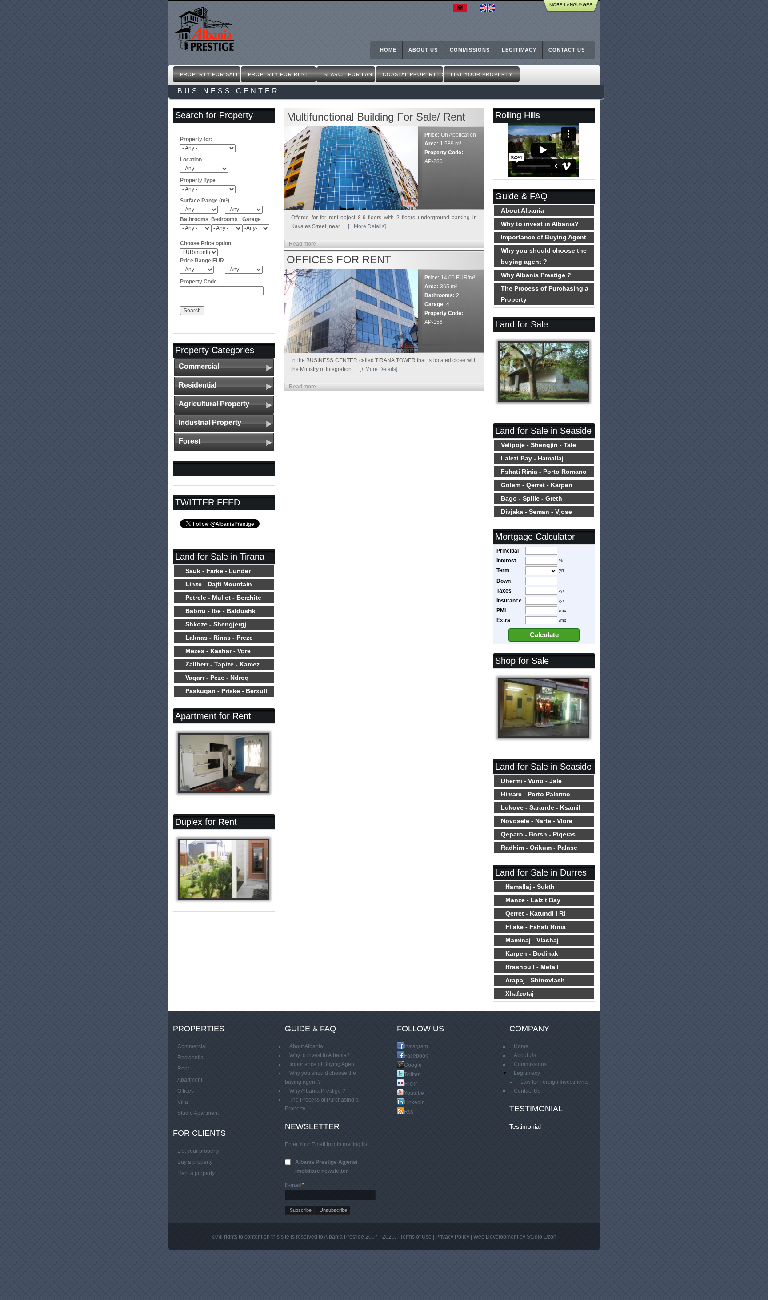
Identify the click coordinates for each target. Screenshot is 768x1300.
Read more (302, 244)
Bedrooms (224, 219)
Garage (251, 219)
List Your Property (481, 74)
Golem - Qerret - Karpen (536, 485)
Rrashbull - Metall (532, 966)
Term (502, 570)
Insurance (509, 601)
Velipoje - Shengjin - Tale (538, 444)
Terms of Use (416, 1237)
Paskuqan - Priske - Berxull (226, 690)
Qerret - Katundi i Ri (535, 913)
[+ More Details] (367, 226)
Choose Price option (205, 243)
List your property (198, 1151)
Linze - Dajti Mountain (218, 584)
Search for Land (349, 74)
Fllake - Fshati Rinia (535, 926)
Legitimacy (519, 49)
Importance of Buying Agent (543, 237)
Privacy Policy (452, 1237)
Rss (407, 1111)
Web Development (495, 1237)
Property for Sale (210, 74)
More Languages (570, 4)
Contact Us (566, 49)
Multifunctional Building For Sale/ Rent (376, 117)
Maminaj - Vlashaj (532, 940)
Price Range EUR (202, 261)
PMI (501, 610)
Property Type (198, 180)
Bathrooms (194, 219)
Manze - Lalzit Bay (532, 900)
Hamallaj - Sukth (530, 886)
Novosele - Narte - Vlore (536, 820)
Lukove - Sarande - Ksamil (540, 807)
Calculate (544, 634)
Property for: (196, 139)
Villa (182, 1102)
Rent (183, 1069)
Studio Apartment (198, 1113)
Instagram (407, 1046)
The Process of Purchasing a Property (544, 294)
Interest (506, 560)
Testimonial (525, 1126)
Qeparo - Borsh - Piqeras (538, 834)
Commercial (199, 366)
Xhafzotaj (519, 993)
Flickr (407, 1083)
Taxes (504, 591)
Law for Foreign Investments (554, 1082)
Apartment (189, 1080)
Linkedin (407, 1102)
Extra (503, 620)
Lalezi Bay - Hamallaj (532, 458)
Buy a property (194, 1162)
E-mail (294, 1185)
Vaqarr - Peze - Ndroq (217, 677)
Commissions (470, 49)
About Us (423, 49)
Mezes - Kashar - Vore (218, 650)
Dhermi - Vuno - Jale (531, 780)
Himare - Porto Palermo (535, 794)
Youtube (407, 1093)
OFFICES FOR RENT (339, 260)
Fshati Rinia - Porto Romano (544, 471)
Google (407, 1065)
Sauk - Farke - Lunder (218, 570)
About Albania (522, 210)
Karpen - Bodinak (531, 953)
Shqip (462, 8)
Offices (185, 1091)
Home (388, 49)
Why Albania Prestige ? (536, 275)
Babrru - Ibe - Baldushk (220, 610)
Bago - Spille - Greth (531, 498)
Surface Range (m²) (204, 201)
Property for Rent (278, 74)
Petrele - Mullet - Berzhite (223, 597)
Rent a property (196, 1173)
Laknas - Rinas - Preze (219, 637)
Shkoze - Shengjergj (215, 624)
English (489, 8)
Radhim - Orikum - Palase (539, 847)
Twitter (407, 1074)
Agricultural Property (214, 404)
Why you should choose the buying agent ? (544, 256)
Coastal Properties (413, 74)
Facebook (407, 1055)
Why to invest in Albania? (540, 223)
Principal (507, 551)
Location (191, 160)
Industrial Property (210, 422)
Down (503, 581)
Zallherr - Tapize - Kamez (222, 664)
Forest (189, 441)
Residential (197, 385)
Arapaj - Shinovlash (535, 980)
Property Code (198, 282)
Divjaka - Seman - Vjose (536, 511)
